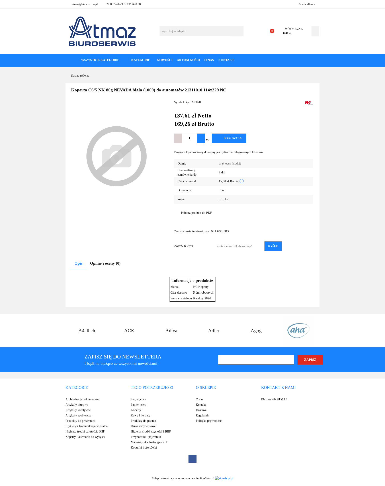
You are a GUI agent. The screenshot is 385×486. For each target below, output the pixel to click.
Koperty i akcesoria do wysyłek (85, 437)
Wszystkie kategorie (99, 60)
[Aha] (298, 330)
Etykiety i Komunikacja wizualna (87, 426)
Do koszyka (233, 138)
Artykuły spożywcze (78, 415)
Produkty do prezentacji (81, 420)
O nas (209, 60)
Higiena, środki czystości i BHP (151, 431)
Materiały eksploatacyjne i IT (149, 442)
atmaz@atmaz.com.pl (85, 4)
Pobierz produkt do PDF (196, 212)
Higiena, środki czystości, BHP (85, 431)
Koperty (136, 410)
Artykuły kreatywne (78, 410)
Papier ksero (138, 404)
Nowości (164, 60)
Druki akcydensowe (143, 426)
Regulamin (202, 415)
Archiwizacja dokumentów (82, 399)
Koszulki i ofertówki (144, 447)
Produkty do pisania (143, 420)
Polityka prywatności (209, 420)
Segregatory (138, 399)
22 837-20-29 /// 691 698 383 (124, 4)
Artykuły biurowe (77, 404)
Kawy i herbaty (140, 415)
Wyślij (273, 246)
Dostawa (201, 410)
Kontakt (226, 60)
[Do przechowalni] (253, 138)
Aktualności (188, 60)
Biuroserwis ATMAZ (274, 399)
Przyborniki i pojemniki (146, 437)
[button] (77, 388)
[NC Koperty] (309, 102)
